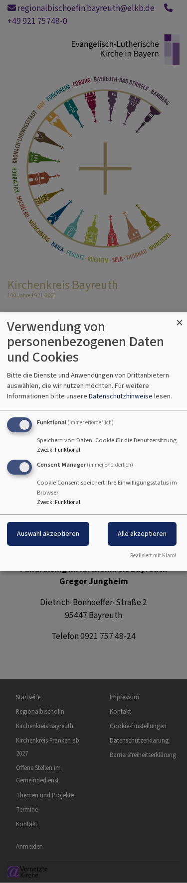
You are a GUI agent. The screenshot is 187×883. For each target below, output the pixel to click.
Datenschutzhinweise (121, 396)
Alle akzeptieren (142, 534)
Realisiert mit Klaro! (153, 555)
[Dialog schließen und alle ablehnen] (179, 318)
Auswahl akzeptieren (48, 534)
